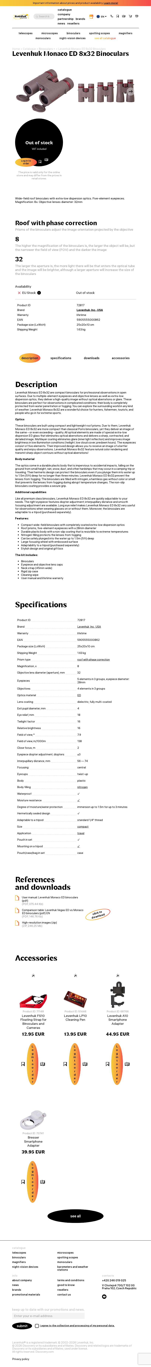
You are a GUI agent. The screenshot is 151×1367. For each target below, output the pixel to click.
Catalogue (29, 49)
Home (16, 49)
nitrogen (82, 787)
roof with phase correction (93, 659)
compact (83, 826)
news (61, 23)
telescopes (26, 33)
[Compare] (124, 17)
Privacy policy (20, 1359)
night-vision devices (72, 38)
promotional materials (26, 1294)
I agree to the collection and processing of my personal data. (77, 1325)
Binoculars (46, 49)
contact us (64, 1294)
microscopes (49, 33)
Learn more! (111, 3)
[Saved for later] (117, 17)
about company (22, 1280)
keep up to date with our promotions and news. (48, 1309)
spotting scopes (99, 33)
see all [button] (75, 1216)
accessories (121, 358)
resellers (73, 23)
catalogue (65, 9)
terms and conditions (70, 1280)
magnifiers (125, 33)
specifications (60, 358)
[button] (112, 17)
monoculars (43, 38)
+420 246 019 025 (114, 1280)
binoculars (73, 33)
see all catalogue (105, 38)
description (29, 358)
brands (80, 19)
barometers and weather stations (72, 1268)
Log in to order (26, 162)
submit (22, 1326)
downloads (91, 358)
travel (80, 833)
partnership (65, 19)
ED (79, 695)
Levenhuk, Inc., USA (90, 310)
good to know (66, 1285)
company (64, 14)
